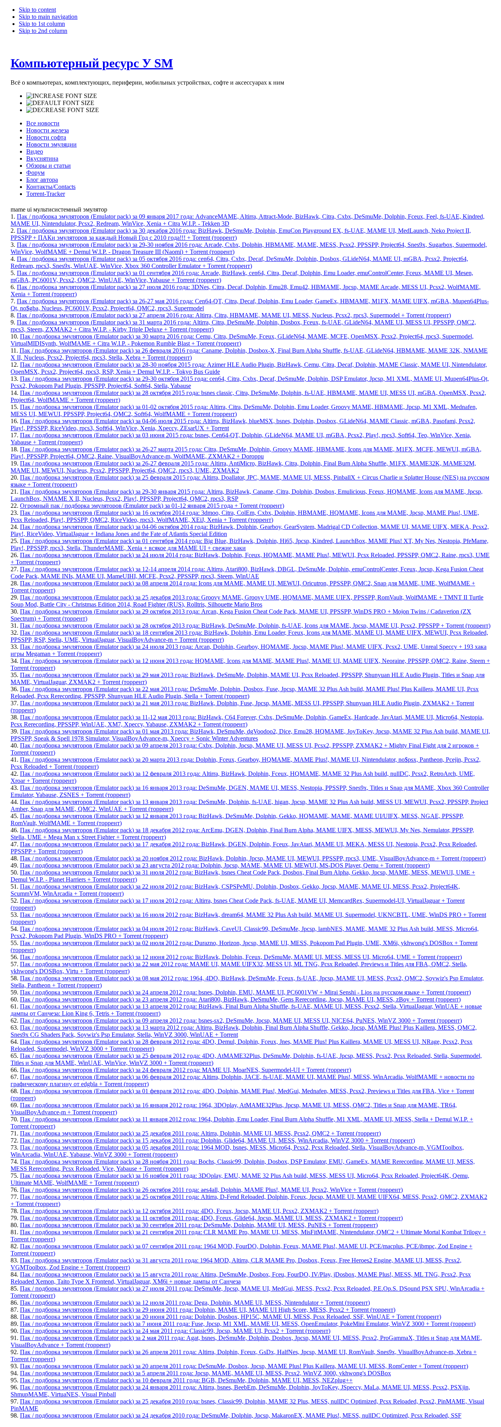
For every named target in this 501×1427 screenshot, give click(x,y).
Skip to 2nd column (43, 30)
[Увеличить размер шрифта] (61, 96)
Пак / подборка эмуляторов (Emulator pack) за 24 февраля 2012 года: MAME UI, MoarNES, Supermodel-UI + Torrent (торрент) (185, 1070)
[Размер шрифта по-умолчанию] (60, 103)
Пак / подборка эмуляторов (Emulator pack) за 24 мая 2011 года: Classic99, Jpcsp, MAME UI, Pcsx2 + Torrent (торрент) (175, 1330)
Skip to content (37, 9)
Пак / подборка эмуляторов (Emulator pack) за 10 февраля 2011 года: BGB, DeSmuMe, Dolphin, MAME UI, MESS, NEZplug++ (186, 1380)
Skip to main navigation (48, 16)
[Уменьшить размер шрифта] (62, 110)
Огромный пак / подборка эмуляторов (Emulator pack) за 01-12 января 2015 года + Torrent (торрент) (152, 505)
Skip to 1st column (42, 23)
